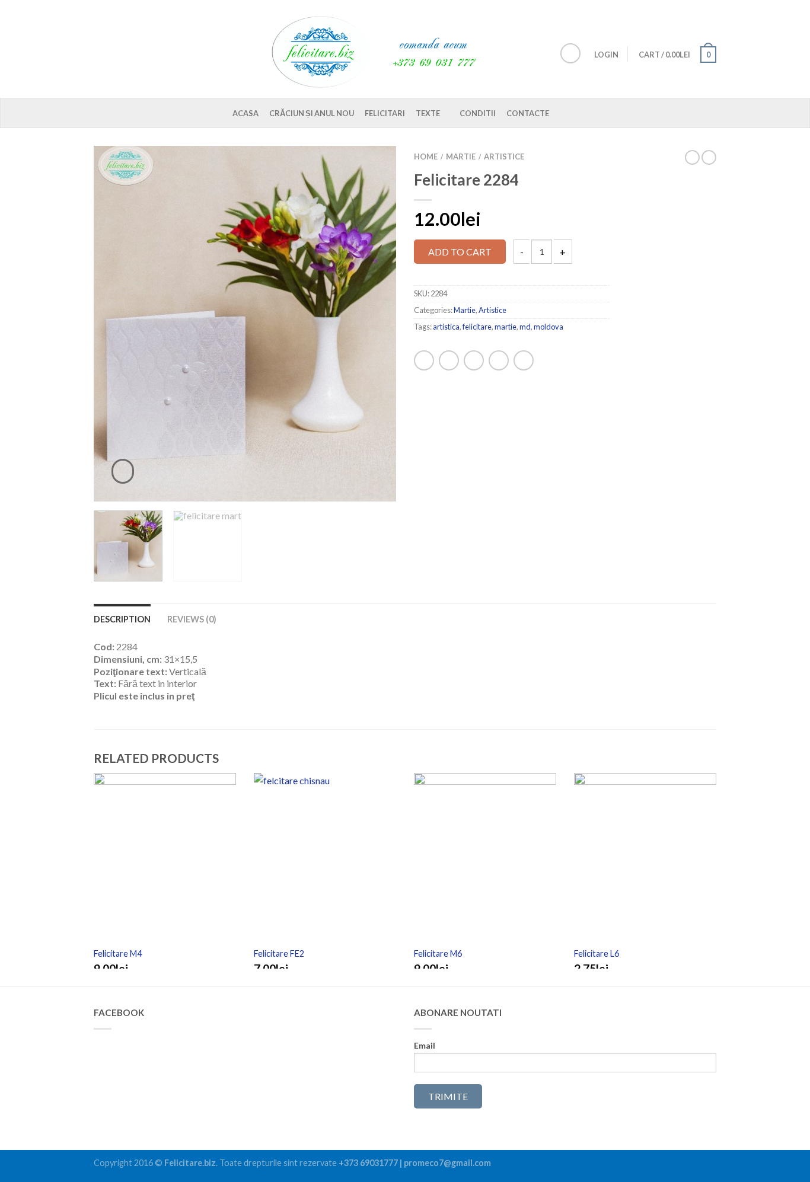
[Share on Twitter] (449, 360)
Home (426, 156)
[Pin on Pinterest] (499, 360)
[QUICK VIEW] (165, 859)
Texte (428, 113)
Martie (461, 156)
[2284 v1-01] (245, 323)
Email (424, 1046)
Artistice (504, 156)
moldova (548, 326)
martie (505, 326)
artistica (446, 326)
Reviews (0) (191, 619)
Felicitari (385, 113)
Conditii (478, 113)
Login (606, 54)
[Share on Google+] (524, 360)
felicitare (477, 326)
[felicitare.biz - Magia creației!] (381, 49)
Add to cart (460, 251)
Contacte (527, 113)
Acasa (245, 113)
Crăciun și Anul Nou (311, 113)
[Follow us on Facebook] (570, 53)
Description (122, 619)
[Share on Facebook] (424, 360)
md (525, 326)
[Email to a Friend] (474, 360)
